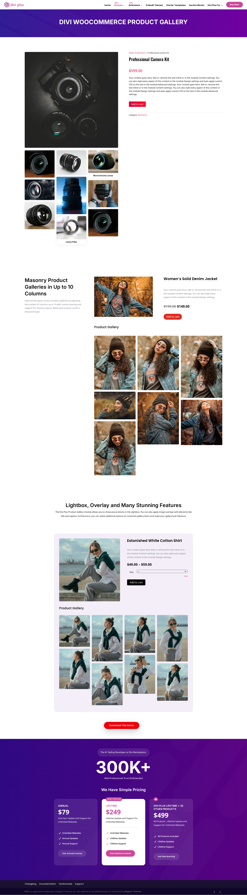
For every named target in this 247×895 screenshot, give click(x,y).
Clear (186, 576)
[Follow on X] (220, 892)
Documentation (47, 884)
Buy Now (234, 4)
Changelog (30, 884)
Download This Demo (121, 725)
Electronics (141, 53)
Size (132, 572)
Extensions (134, 5)
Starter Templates (176, 5)
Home (107, 5)
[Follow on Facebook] (214, 892)
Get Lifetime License (120, 853)
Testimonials (65, 884)
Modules (118, 5)
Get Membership (166, 856)
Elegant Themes (133, 891)
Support (79, 884)
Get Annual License (72, 853)
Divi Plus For (214, 5)
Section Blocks (196, 5)
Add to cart (137, 104)
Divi (26, 891)
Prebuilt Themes (154, 5)
